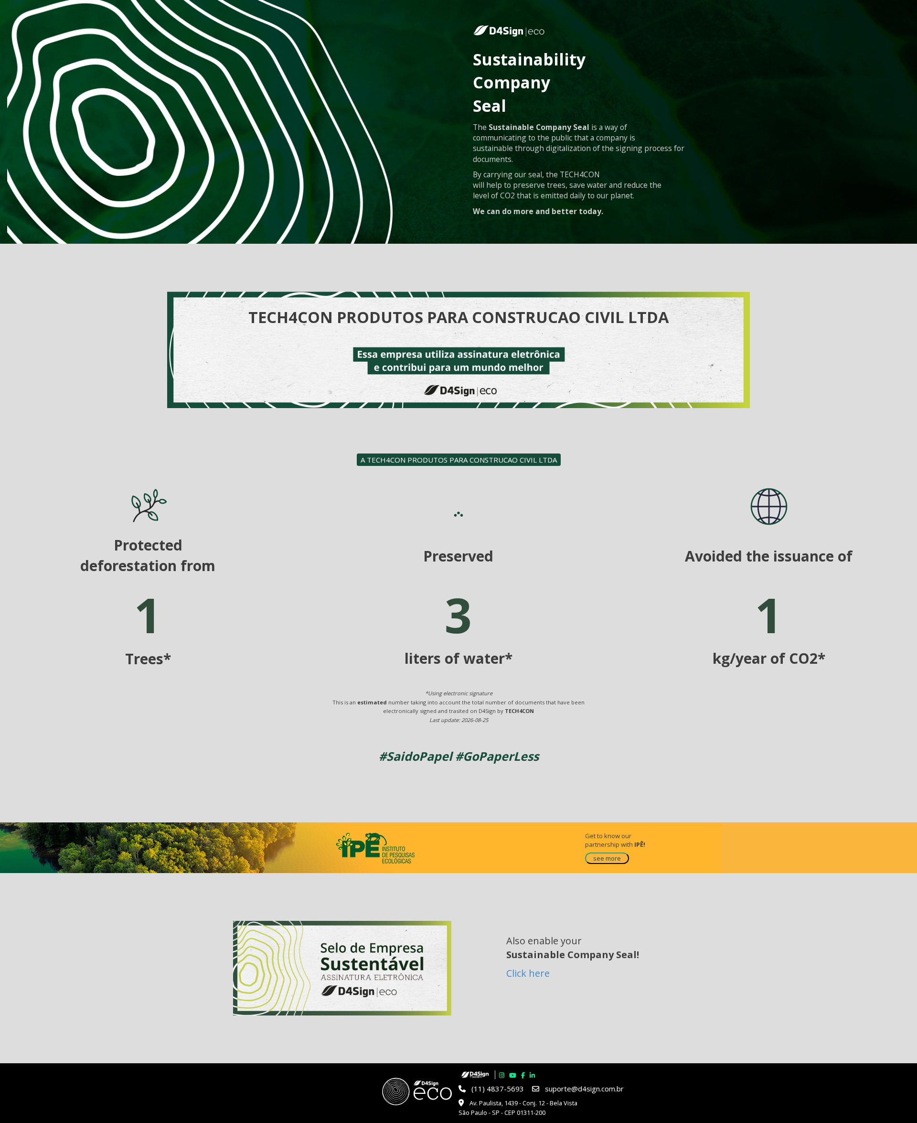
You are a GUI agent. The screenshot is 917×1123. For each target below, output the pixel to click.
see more (607, 858)
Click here (528, 973)
